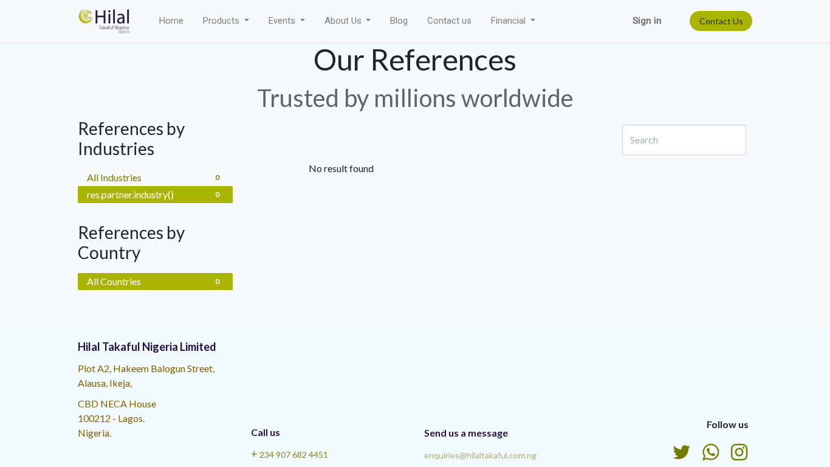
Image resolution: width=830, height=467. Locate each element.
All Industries (153, 177)
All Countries (153, 281)
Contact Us (721, 21)
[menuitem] (171, 21)
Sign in (647, 20)
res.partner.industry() (153, 194)
